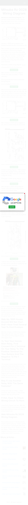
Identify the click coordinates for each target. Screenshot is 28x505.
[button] (14, 252)
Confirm (12, 207)
